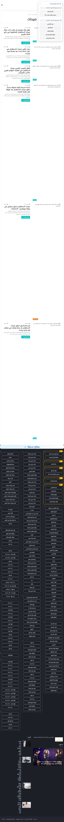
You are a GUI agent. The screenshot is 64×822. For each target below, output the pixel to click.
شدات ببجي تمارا (32, 457)
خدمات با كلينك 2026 (32, 619)
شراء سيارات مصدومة (10, 500)
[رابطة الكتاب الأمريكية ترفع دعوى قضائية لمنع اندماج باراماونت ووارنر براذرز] (26, 786)
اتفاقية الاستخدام (28, 819)
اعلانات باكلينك (32, 636)
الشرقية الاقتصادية (53, 533)
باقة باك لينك (54, 471)
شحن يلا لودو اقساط (32, 478)
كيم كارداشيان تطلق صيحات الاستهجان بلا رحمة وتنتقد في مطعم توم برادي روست (17, 328)
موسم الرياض (54, 655)
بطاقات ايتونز (32, 556)
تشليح (10, 482)
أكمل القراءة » (25, 43)
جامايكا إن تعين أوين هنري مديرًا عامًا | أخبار (19, 808)
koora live (10, 568)
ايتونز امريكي (32, 471)
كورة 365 (10, 510)
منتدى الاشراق (53, 652)
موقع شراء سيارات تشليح (10, 493)
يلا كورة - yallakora (10, 589)
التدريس (53, 645)
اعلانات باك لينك (32, 633)
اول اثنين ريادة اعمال (53, 454)
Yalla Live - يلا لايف (10, 582)
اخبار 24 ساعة (54, 683)
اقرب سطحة (10, 478)
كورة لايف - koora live (10, 690)
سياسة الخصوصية (19, 819)
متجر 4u (32, 510)
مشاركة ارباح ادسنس (53, 457)
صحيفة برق (53, 491)
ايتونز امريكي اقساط (32, 528)
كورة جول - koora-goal (10, 558)
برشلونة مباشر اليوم (10, 534)
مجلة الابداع (53, 568)
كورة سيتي (10, 513)
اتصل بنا (3, 819)
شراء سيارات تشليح (10, 489)
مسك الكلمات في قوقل (53, 508)
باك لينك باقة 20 (32, 608)
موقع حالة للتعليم (54, 680)
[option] (48, 756)
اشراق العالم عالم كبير (54, 648)
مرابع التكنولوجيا (53, 519)
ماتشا (32, 584)
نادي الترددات (54, 571)
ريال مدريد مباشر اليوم (10, 530)
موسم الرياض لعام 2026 (53, 659)
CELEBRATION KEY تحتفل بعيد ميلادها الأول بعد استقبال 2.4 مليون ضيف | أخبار (49, 762)
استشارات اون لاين (54, 575)
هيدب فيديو (53, 582)
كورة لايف (10, 610)
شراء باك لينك (54, 624)
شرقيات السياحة (53, 610)
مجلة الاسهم (54, 529)
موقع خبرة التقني (54, 550)
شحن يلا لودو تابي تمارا (32, 521)
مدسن (53, 561)
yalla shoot (32, 646)
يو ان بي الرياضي (54, 676)
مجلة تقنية (53, 673)
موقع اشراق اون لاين (53, 498)
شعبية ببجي (32, 552)
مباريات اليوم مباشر (32, 650)
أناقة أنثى (53, 554)
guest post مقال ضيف (32, 601)
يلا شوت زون (10, 721)
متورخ (54, 557)
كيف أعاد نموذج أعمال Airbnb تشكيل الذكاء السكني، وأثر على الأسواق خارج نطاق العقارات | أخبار (19, 769)
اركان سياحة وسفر (54, 502)
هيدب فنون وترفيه (54, 687)
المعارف (53, 579)
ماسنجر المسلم (53, 481)
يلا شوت (32, 643)
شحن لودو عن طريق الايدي (32, 549)
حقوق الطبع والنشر (10, 819)
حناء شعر (32, 577)
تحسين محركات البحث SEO (53, 474)
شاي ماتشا (32, 587)
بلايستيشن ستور (32, 559)
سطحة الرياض (10, 454)
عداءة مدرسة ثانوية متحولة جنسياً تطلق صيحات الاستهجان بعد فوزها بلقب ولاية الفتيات (18, 89)
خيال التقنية (53, 522)
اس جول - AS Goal (10, 596)
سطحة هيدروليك (10, 464)
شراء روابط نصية (53, 631)
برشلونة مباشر (32, 653)
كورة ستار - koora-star (10, 554)
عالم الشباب (53, 464)
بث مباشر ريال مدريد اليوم (10, 520)
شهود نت (54, 596)
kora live (10, 606)
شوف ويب (53, 526)
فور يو (32, 535)
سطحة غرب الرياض (10, 471)
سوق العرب (32, 605)
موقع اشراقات (54, 495)
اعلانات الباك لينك (53, 641)
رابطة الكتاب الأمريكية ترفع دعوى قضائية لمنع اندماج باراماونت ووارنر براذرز (19, 791)
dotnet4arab (27, 28)
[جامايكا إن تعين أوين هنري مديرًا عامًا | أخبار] (26, 805)
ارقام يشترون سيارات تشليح (10, 496)
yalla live (10, 544)
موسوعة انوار (54, 614)
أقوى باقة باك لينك (32, 615)
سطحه (10, 457)
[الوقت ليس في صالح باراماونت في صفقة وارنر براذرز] (26, 744)
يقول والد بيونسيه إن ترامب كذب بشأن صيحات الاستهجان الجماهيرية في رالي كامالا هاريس (17, 32)
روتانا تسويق (54, 564)
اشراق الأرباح (54, 617)
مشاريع (32, 629)
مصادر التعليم (54, 669)
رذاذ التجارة (53, 589)
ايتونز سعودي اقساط (32, 475)
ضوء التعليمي (54, 488)
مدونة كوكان (54, 540)
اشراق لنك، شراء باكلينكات (53, 638)
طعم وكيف (53, 593)
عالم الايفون (53, 536)
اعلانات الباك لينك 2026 (54, 662)
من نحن (35, 819)
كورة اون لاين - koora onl (10, 586)
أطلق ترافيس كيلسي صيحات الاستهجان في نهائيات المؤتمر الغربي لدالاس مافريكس (17, 70)
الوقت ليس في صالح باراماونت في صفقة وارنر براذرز (19, 748)
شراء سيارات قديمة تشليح (10, 503)
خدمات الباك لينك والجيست (32, 598)
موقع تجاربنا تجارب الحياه (32, 622)
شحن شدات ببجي (32, 538)
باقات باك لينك (54, 634)
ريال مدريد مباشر (32, 657)
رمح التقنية (53, 586)
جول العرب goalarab (10, 517)
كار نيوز (53, 547)
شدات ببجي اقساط (32, 454)
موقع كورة (10, 655)
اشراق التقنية (54, 512)
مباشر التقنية (54, 603)
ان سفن (53, 515)
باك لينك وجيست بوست (54, 666)
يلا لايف (10, 524)
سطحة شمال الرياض (10, 468)
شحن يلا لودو (32, 545)
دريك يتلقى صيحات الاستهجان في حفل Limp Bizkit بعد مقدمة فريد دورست (18, 51)
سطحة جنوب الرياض (10, 475)
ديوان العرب (32, 626)
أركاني (53, 600)
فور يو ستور (32, 507)
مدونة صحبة (53, 607)
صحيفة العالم (54, 691)
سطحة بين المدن (10, 461)
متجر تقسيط (32, 493)
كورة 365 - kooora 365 (10, 593)
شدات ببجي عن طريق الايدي (32, 514)
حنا (32, 580)
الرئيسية (33, 15)
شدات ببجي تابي (32, 464)
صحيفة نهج (53, 543)
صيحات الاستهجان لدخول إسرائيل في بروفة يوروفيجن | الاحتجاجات (17, 207)
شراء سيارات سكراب (10, 485)
